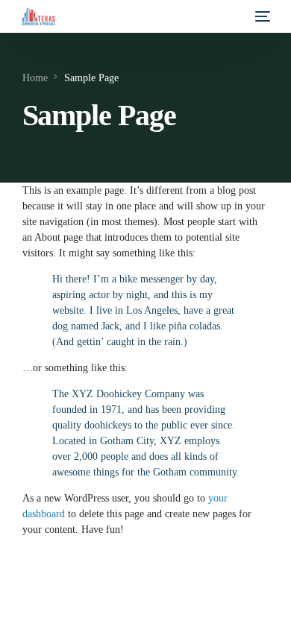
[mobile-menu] (261, 16)
